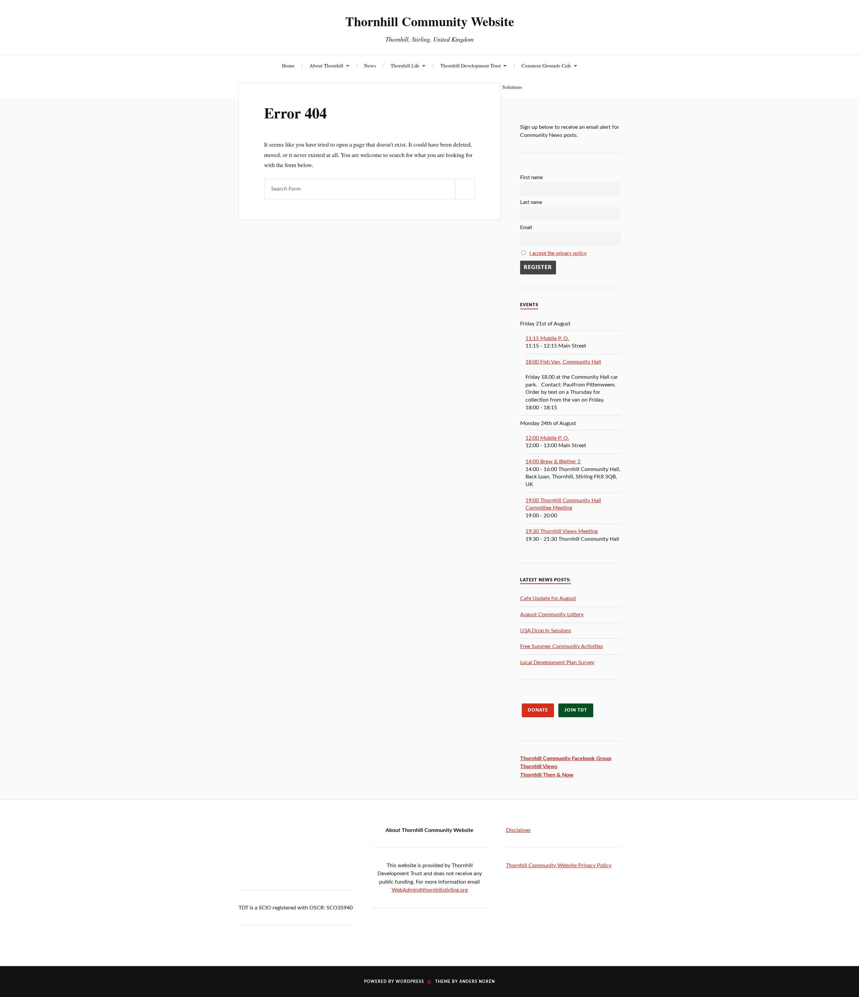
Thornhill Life (405, 65)
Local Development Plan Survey (557, 662)
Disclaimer (518, 830)
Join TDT (575, 710)
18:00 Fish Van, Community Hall (563, 362)
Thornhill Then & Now (546, 775)
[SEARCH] (465, 189)
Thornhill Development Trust (470, 65)
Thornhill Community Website (429, 21)
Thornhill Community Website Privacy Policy (558, 865)
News (370, 65)
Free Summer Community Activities (561, 646)
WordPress (410, 982)
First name (531, 177)
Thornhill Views (538, 766)
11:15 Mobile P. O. (547, 338)
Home (288, 65)
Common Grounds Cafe (546, 65)
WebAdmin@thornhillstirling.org (430, 890)
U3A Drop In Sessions (545, 630)
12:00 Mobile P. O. (547, 438)
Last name (531, 202)
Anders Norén (477, 982)
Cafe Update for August (548, 598)
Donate (538, 710)
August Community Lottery (552, 614)
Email (526, 227)
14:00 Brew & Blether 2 (552, 461)
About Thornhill (326, 65)
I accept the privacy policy (558, 253)
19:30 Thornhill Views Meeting (561, 531)
